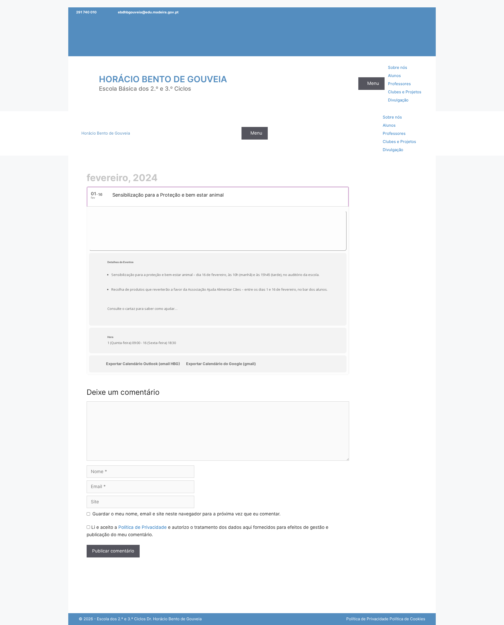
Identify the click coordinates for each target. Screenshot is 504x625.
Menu (373, 83)
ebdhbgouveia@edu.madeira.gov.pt (148, 12)
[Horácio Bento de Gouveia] (85, 83)
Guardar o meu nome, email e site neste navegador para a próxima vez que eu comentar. (186, 513)
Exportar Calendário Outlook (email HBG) (143, 363)
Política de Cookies (407, 618)
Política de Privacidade (142, 527)
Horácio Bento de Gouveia (163, 79)
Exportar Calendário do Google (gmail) (221, 363)
